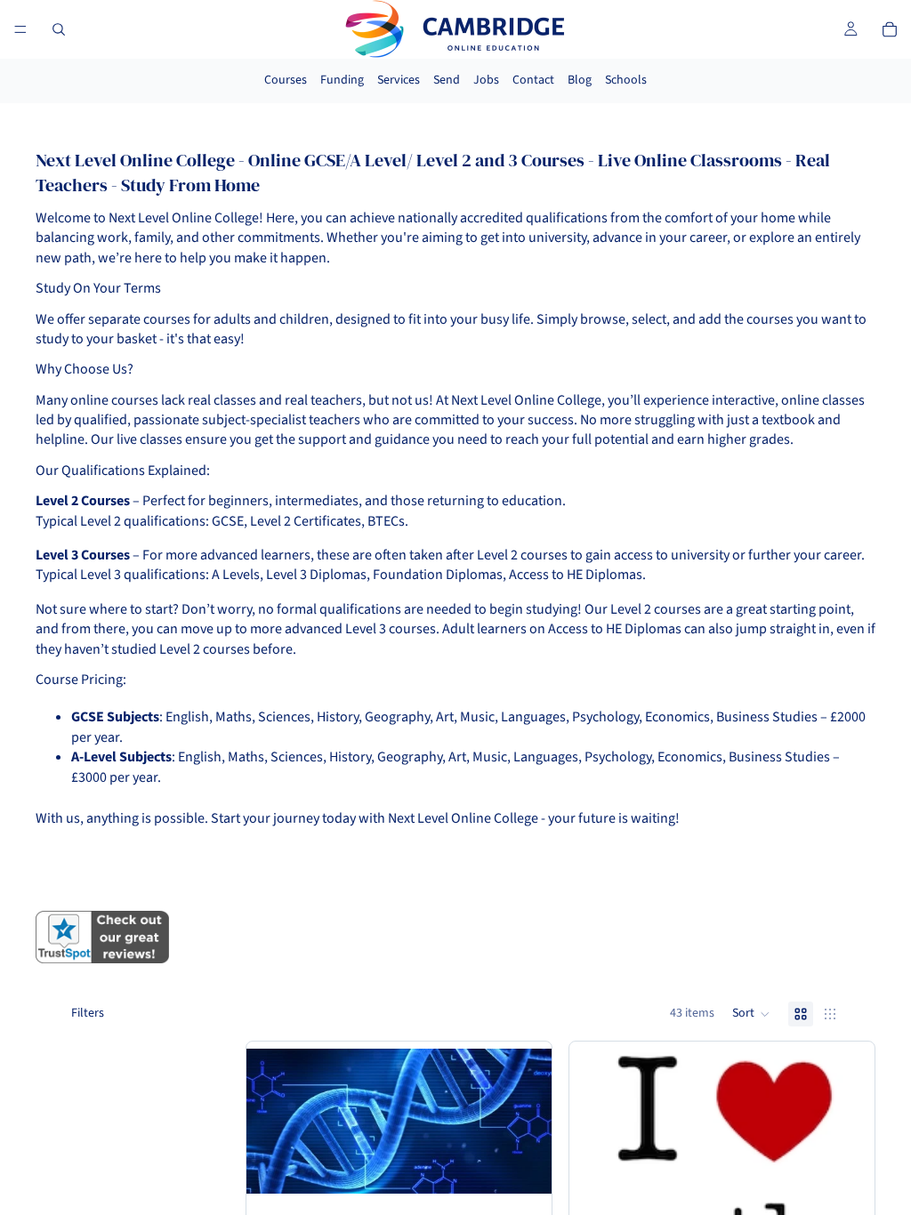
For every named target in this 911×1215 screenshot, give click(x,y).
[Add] (524, 1166)
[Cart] (889, 29)
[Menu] (20, 29)
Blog (580, 80)
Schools (626, 80)
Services (398, 80)
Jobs (486, 80)
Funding (342, 80)
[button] (751, 1014)
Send (446, 80)
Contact (533, 80)
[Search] (58, 29)
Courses (285, 80)
